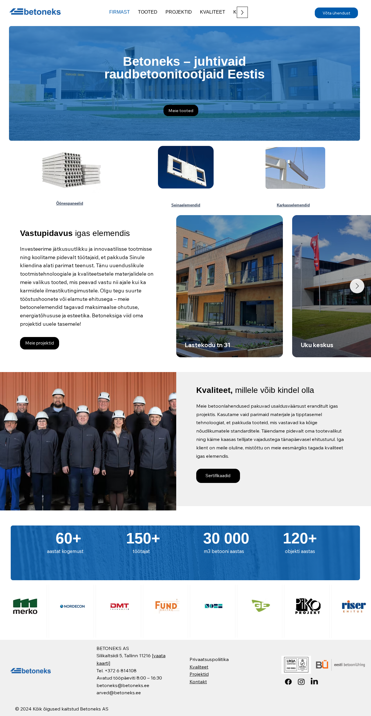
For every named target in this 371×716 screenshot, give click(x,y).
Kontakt (198, 681)
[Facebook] (288, 682)
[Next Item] (357, 286)
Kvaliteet (199, 667)
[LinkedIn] (314, 682)
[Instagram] (301, 682)
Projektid (199, 674)
